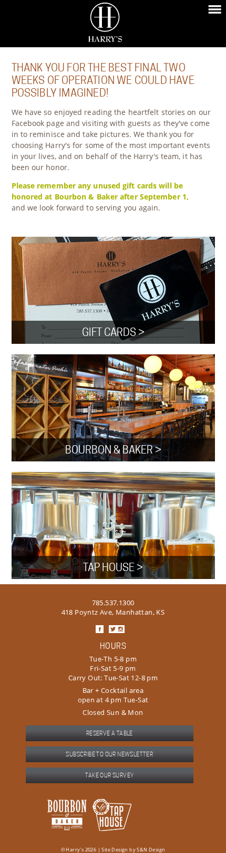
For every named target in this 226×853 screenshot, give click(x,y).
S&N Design (151, 849)
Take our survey (109, 775)
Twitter (113, 629)
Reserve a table (109, 733)
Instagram (121, 629)
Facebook (100, 629)
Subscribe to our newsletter (109, 754)
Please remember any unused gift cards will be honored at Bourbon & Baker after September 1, (100, 191)
